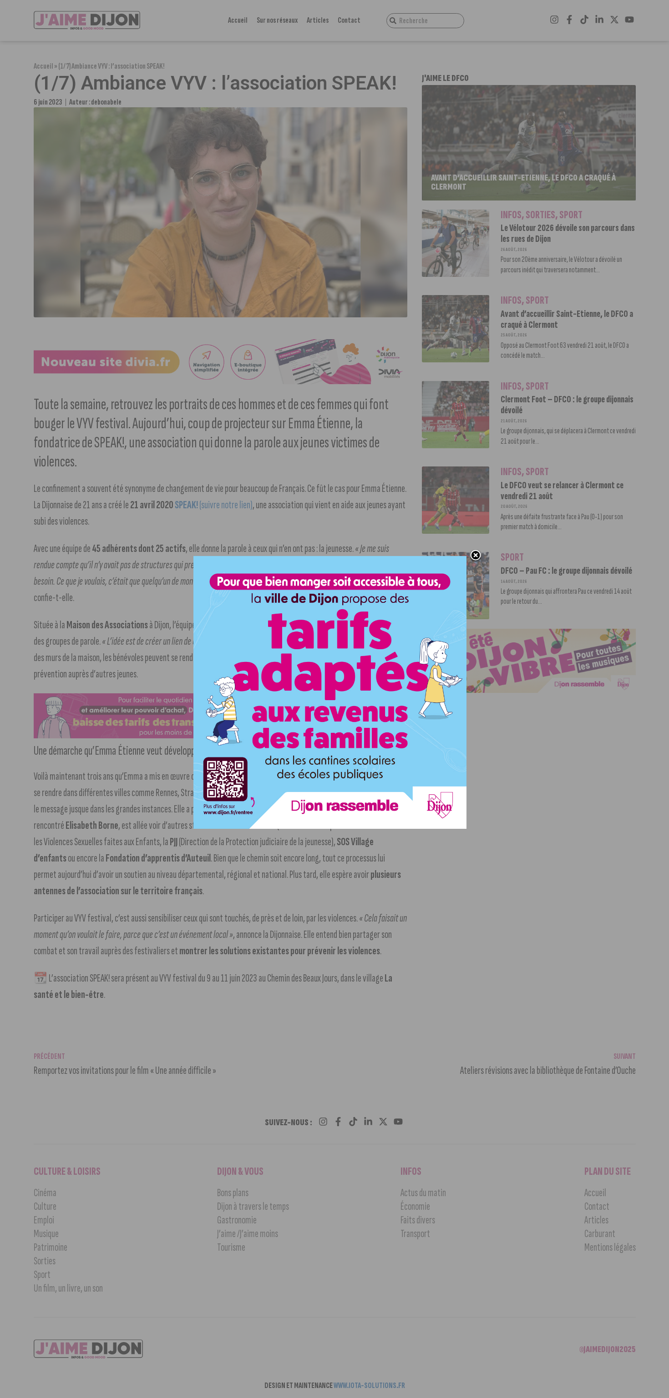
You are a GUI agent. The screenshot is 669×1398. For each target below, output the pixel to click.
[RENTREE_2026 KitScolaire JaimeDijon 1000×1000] (329, 826)
